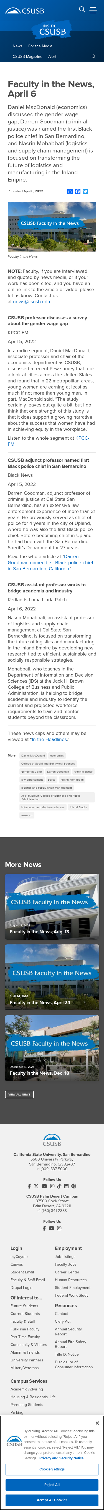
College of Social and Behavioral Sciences (48, 763)
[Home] (24, 10)
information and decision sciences (43, 807)
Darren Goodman (58, 771)
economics (57, 755)
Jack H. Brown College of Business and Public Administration (50, 797)
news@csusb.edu (31, 302)
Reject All (51, 1485)
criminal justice (83, 771)
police (51, 779)
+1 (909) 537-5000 (52, 1169)
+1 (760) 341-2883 (52, 1210)
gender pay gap (31, 771)
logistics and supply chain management (46, 787)
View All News (19, 1094)
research (26, 815)
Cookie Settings (52, 1469)
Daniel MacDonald (33, 755)
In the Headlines (49, 739)
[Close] (97, 1423)
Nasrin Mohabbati (72, 779)
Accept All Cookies (52, 1500)
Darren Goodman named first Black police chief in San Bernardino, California (50, 563)
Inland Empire (78, 807)
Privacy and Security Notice (61, 1458)
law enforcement (32, 779)
